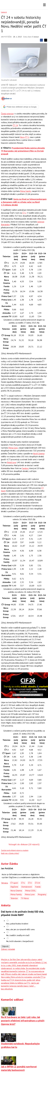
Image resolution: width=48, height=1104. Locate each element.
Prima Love (30, 894)
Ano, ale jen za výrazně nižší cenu (20, 929)
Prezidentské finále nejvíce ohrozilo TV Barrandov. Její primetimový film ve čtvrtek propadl (23, 151)
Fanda (37, 886)
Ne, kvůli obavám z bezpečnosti (19, 941)
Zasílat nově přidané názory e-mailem (14, 850)
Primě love (11, 462)
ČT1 (23, 883)
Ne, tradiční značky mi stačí (18, 935)
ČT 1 (27, 137)
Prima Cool (13, 447)
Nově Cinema (38, 453)
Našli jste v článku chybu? (10, 853)
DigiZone (14, 886)
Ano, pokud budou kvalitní (17, 923)
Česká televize (7, 113)
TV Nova (25, 898)
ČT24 (37, 883)
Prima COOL (30, 890)
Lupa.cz (4, 12)
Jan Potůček (6, 37)
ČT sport (14, 883)
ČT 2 (24, 213)
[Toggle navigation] (44, 5)
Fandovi (25, 468)
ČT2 (30, 883)
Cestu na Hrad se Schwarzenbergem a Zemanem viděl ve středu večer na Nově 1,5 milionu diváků (24, 202)
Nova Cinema (16, 890)
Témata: (4, 883)
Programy (42, 894)
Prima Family (16, 894)
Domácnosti (26, 886)
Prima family (25, 191)
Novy (22, 137)
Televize (14, 898)
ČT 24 (15, 125)
